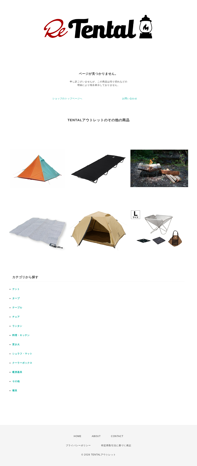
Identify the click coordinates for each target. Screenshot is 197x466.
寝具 (14, 390)
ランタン (17, 326)
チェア (16, 316)
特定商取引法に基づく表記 (116, 445)
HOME (77, 436)
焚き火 (16, 344)
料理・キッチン (21, 335)
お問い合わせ (129, 98)
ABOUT (96, 436)
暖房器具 (17, 372)
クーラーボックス (22, 363)
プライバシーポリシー (78, 445)
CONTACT (117, 436)
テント (16, 289)
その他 (16, 381)
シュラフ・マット (22, 353)
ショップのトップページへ (67, 98)
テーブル (17, 307)
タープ (16, 298)
